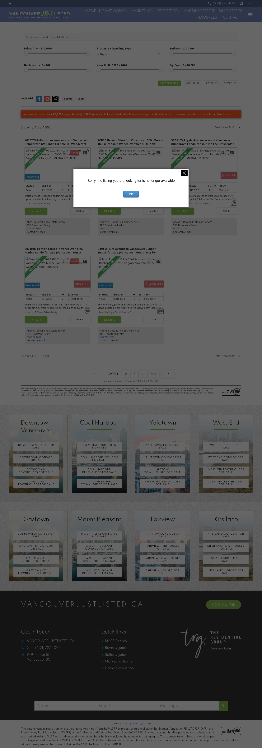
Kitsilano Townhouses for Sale (226, 547)
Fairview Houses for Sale (163, 571)
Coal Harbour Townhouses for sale (99, 483)
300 (153, 374)
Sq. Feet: (183, 65)
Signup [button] (68, 98)
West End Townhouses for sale (226, 470)
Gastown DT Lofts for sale (36, 535)
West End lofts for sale (226, 446)
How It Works (112, 11)
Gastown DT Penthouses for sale (36, 559)
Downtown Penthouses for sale (36, 470)
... (143, 374)
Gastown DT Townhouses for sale (36, 571)
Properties (167, 11)
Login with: (27, 98)
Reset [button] (209, 83)
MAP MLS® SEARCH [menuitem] (199, 11)
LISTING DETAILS (36, 211)
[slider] (26, 53)
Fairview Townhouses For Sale (163, 559)
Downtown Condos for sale (36, 458)
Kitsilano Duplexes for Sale (226, 559)
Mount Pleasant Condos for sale (99, 547)
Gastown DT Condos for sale (36, 547)
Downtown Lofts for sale (36, 446)
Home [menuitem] (90, 11)
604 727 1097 (34, 228)
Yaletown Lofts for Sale (163, 446)
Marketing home (119, 661)
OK (131, 194)
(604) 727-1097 (224, 3)
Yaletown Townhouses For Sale (162, 470)
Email (249, 3)
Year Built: (112, 65)
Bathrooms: (37, 65)
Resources (207, 17)
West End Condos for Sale (226, 458)
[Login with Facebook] (39, 101)
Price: (38, 48)
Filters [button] (228, 83)
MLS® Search (116, 641)
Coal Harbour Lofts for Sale (99, 446)
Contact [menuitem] (231, 17)
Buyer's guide (116, 648)
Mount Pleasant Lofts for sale (99, 535)
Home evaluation (119, 668)
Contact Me (223, 604)
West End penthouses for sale (226, 483)
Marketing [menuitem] (141, 11)
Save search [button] (168, 83)
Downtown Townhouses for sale (36, 483)
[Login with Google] (47, 101)
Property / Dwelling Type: (114, 48)
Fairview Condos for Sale (162, 535)
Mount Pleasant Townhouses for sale (99, 559)
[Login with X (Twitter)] (55, 101)
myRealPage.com (139, 723)
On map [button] (191, 83)
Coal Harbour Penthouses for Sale (99, 470)
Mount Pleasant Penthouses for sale (99, 571)
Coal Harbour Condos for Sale (99, 458)
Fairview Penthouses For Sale (163, 547)
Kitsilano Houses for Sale (226, 571)
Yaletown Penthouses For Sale (162, 483)
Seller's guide (116, 655)
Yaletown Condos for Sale (162, 458)
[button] (222, 3)
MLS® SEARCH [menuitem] (231, 11)
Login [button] (81, 98)
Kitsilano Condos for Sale (226, 535)
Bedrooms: (182, 48)
